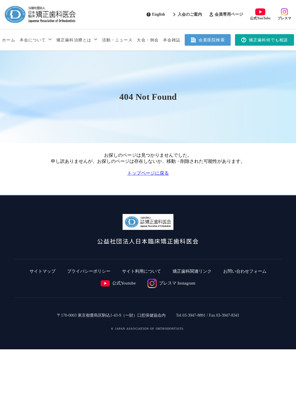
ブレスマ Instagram (177, 283)
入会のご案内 (190, 14)
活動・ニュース (117, 40)
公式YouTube (260, 18)
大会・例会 (148, 40)
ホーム (8, 40)
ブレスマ (284, 18)
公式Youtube (124, 283)
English (158, 14)
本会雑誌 (171, 40)
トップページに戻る (148, 173)
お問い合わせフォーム (245, 271)
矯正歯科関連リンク (192, 271)
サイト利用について (141, 271)
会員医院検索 (212, 40)
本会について (33, 40)
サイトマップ (42, 271)
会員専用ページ (229, 14)
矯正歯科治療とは (73, 40)
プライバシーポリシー (88, 271)
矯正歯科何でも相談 (268, 40)
